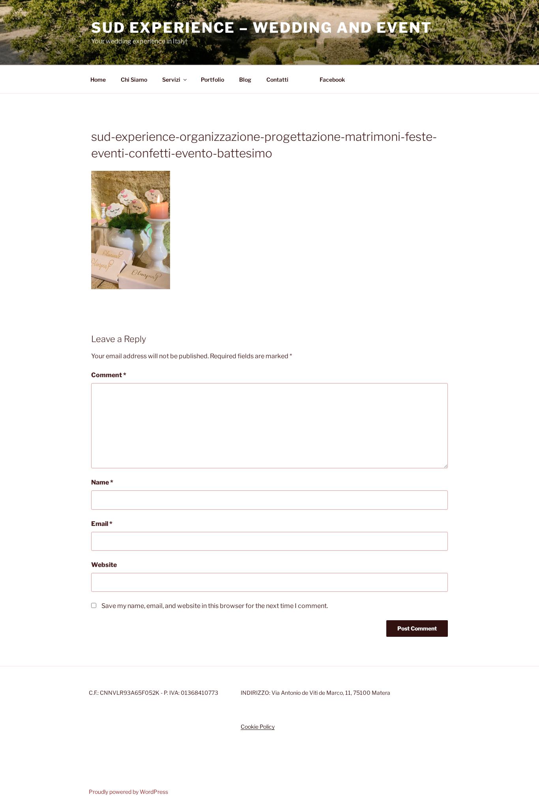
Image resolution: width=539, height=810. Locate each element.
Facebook (332, 79)
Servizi (171, 79)
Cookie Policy (258, 726)
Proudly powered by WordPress (128, 791)
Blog (245, 79)
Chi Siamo (134, 79)
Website (104, 565)
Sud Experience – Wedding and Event (261, 27)
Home (98, 79)
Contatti (277, 79)
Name (102, 482)
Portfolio (212, 79)
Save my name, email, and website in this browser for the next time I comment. (214, 606)
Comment (108, 375)
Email (101, 524)
